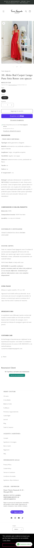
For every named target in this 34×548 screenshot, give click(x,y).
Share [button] (4, 356)
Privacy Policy (7, 464)
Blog (4, 423)
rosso (4, 97)
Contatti (5, 438)
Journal (5, 419)
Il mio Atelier (7, 400)
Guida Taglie (6, 415)
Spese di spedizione (12, 84)
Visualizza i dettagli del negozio (12, 131)
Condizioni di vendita (9, 476)
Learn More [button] (6, 540)
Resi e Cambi (7, 446)
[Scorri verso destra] (21, 67)
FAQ (4, 453)
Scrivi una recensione (17, 375)
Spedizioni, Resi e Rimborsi (11, 480)
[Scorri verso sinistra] (13, 67)
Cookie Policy (7, 468)
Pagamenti (6, 450)
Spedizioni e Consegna (9, 442)
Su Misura (6, 408)
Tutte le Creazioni (8, 427)
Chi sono (6, 396)
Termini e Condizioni (9, 472)
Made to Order (7, 404)
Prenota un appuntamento (10, 412)
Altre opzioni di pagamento (17, 120)
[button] (3, 11)
